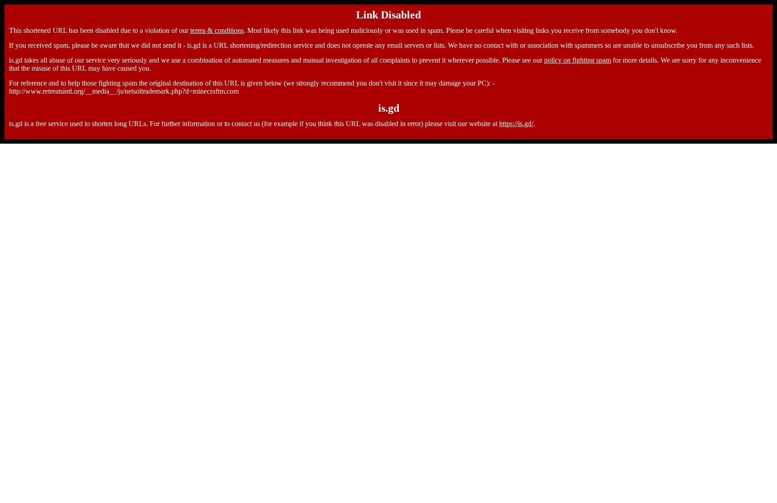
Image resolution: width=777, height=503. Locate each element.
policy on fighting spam (577, 60)
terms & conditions (217, 30)
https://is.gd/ (516, 123)
